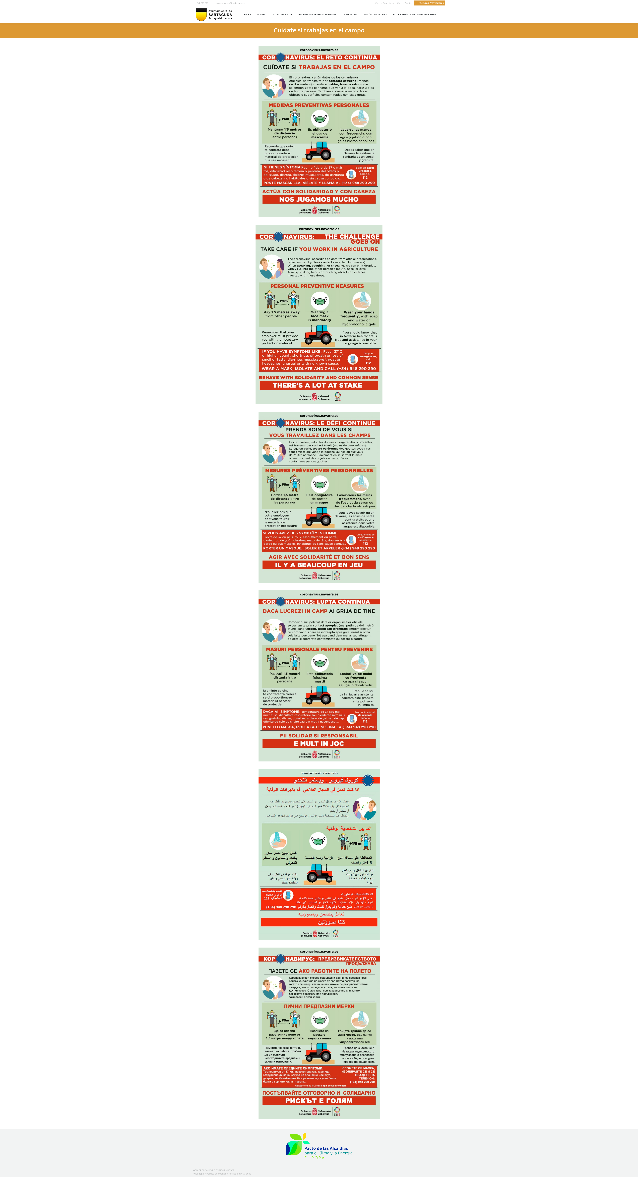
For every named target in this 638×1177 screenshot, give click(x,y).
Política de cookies (216, 1173)
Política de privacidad (240, 1173)
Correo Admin (404, 2)
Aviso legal (198, 1173)
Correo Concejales (384, 2)
